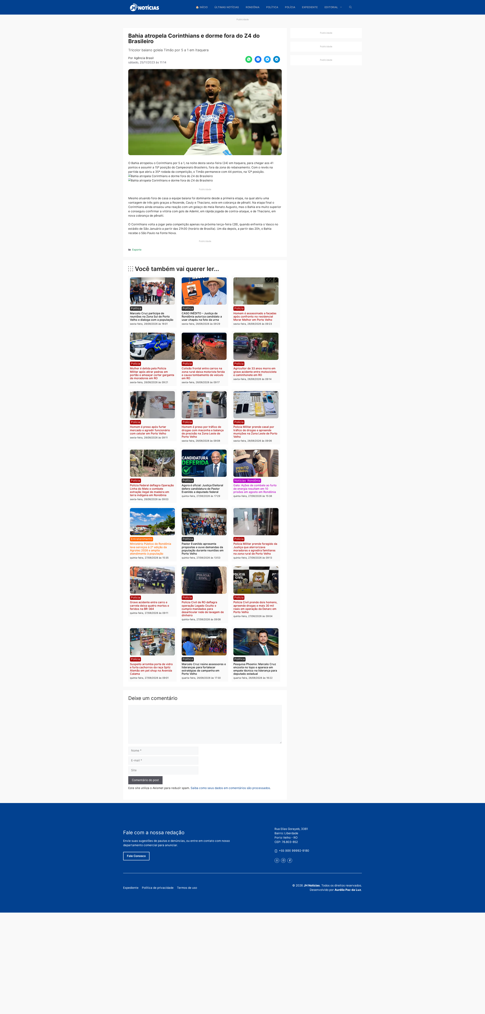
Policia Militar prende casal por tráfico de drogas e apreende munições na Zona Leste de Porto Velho (255, 431)
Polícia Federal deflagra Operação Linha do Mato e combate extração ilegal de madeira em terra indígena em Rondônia (152, 490)
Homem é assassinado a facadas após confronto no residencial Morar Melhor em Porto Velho (254, 316)
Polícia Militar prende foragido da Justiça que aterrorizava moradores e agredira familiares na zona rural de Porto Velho (255, 548)
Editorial (331, 7)
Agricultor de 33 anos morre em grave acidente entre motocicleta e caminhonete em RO (254, 372)
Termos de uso (187, 887)
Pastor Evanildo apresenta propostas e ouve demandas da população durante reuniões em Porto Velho (203, 548)
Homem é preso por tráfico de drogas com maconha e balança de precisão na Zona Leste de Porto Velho (203, 431)
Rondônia (252, 7)
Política (272, 7)
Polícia (290, 7)
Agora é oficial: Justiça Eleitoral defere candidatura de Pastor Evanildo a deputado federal (202, 488)
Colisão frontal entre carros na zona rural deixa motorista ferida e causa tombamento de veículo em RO (203, 373)
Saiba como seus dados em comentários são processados (230, 788)
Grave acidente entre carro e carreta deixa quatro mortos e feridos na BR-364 (149, 605)
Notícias (240, 480)
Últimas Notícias (226, 7)
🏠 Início (202, 7)
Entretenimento (141, 539)
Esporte (137, 249)
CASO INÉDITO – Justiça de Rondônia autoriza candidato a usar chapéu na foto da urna (202, 316)
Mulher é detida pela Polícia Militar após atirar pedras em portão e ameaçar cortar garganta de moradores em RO (152, 373)
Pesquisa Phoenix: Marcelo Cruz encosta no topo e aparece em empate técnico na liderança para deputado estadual (255, 668)
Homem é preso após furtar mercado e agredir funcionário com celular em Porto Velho (150, 430)
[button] (350, 7)
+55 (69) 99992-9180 (294, 850)
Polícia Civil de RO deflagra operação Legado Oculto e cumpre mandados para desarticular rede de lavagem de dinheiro (203, 609)
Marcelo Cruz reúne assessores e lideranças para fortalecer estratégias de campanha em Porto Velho (204, 668)
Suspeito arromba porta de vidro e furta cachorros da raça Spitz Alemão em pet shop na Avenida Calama (151, 668)
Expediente (310, 7)
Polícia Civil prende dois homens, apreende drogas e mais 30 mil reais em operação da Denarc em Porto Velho (255, 607)
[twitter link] (277, 860)
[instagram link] (283, 860)
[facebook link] (289, 860)
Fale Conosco (136, 856)
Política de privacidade (158, 887)
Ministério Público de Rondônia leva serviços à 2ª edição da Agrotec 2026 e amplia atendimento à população (150, 548)
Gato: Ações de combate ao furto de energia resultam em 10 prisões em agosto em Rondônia (255, 488)
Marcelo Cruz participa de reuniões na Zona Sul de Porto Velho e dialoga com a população (151, 316)
